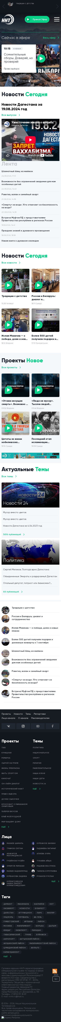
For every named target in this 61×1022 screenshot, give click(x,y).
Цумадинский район (15, 948)
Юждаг (7, 930)
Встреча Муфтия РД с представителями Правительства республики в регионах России (27, 221)
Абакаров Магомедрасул (14, 855)
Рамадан (36, 930)
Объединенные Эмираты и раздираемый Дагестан (30, 576)
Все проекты (9, 367)
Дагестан (8, 913)
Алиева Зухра (44, 854)
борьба (40, 926)
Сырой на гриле (10, 763)
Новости (18, 714)
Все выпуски (9, 114)
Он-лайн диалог (11, 784)
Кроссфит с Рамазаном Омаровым (15, 805)
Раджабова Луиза (46, 866)
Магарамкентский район (43, 943)
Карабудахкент (11, 952)
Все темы (7, 476)
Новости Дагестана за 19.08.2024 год (22, 106)
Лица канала (8, 718)
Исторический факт (13, 789)
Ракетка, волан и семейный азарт (20, 196)
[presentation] (4, 6)
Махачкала (23, 904)
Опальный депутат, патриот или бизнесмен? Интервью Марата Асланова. (26, 583)
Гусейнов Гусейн (16, 861)
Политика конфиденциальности (17, 1015)
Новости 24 (39, 784)
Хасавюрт (9, 908)
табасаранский (12, 935)
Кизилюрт (21, 930)
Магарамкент (24, 926)
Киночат (6, 779)
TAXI (4, 748)
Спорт (36, 758)
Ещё (3, 827)
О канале (23, 718)
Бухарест (40, 908)
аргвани (28, 922)
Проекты (6, 714)
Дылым (52, 926)
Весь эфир (49, 37)
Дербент (8, 904)
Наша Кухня (39, 773)
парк (39, 913)
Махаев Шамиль (15, 843)
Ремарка (6, 758)
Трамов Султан (15, 848)
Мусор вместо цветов (14, 512)
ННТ (52, 904)
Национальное (41, 753)
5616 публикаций (12, 534)
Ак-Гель (38, 917)
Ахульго (35, 948)
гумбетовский (11, 922)
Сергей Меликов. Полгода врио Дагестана (26, 569)
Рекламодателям (40, 718)
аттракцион (25, 913)
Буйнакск (41, 935)
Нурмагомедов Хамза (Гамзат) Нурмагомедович (16, 883)
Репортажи (40, 714)
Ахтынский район (29, 939)
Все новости (9, 262)
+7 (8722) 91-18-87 (18, 994)
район (41, 922)
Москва (8, 926)
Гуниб (28, 935)
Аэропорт (9, 939)
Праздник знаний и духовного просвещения (25, 232)
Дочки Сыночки (10, 799)
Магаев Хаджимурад (17, 871)
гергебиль (23, 917)
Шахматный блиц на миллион (17, 173)
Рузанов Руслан (45, 876)
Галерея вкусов (10, 811)
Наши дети (39, 779)
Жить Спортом (10, 773)
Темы (28, 714)
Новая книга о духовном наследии (20, 242)
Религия (37, 763)
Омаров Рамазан (16, 866)
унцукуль (8, 917)
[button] (24, 81)
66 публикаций (11, 591)
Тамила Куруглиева (47, 871)
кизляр (51, 913)
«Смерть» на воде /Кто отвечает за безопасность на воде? (30, 208)
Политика (38, 748)
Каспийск (39, 904)
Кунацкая (6, 753)
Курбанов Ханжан (46, 843)
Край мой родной (11, 817)
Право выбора (9, 794)
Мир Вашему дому (11, 822)
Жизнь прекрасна (11, 768)
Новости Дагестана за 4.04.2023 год (22, 526)
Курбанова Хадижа (17, 876)
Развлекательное (42, 768)
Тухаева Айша (44, 861)
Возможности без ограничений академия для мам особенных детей (29, 185)
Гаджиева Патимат (46, 848)
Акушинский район (14, 943)
